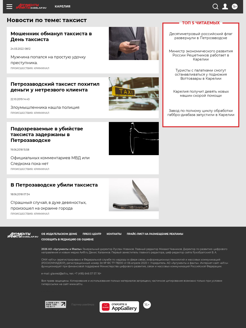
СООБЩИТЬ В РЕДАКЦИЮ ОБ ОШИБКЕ (67, 239)
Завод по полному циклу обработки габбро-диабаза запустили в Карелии (200, 113)
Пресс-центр (92, 234)
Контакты (114, 234)
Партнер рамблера (82, 304)
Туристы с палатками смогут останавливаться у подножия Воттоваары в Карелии (201, 74)
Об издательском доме (59, 234)
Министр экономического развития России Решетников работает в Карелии (201, 55)
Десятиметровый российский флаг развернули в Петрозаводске (201, 36)
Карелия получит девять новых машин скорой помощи (201, 94)
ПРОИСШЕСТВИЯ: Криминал (30, 68)
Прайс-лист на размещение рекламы (155, 234)
